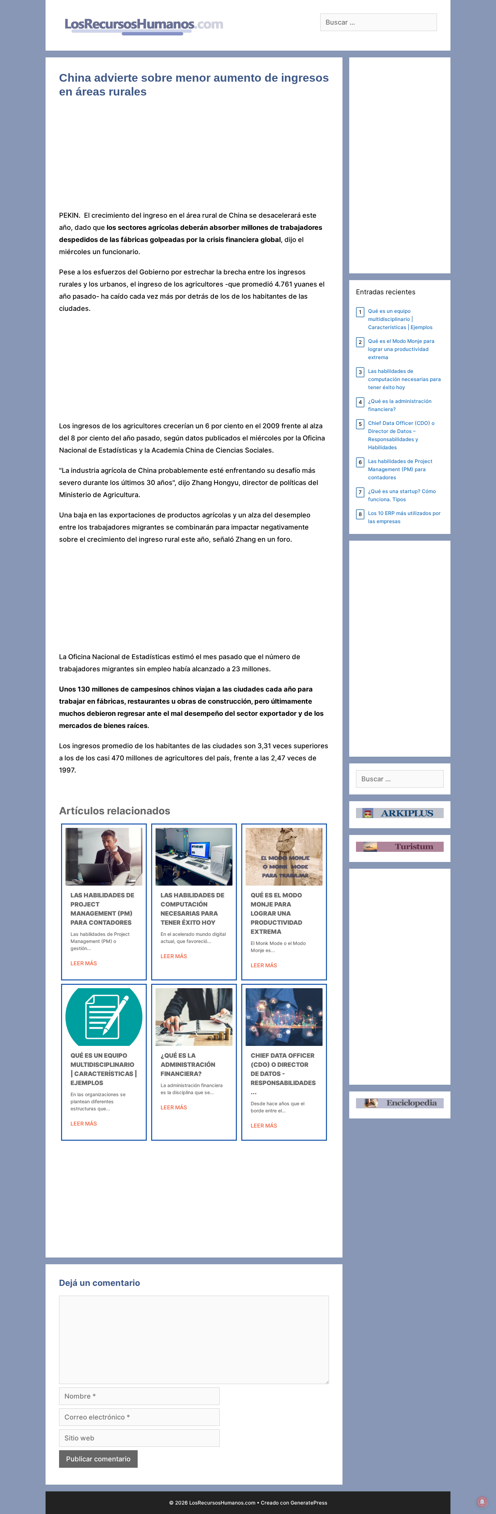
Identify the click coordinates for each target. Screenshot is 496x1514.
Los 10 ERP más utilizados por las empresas (404, 517)
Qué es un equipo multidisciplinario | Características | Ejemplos (400, 319)
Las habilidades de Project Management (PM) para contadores (400, 469)
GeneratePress (309, 1502)
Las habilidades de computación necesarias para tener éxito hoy (404, 379)
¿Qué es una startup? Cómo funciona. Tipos (402, 495)
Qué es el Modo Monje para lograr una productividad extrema (276, 913)
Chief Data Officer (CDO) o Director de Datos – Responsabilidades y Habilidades (401, 435)
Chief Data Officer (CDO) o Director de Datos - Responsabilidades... (283, 1074)
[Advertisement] (194, 159)
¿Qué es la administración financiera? (188, 1064)
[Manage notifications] (482, 1501)
